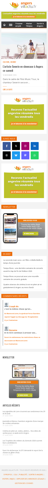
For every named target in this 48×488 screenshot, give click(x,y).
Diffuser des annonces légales (31, 479)
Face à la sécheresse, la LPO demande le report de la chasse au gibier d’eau (23, 451)
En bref (13, 61)
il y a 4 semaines (10, 344)
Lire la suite (7, 89)
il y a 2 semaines (10, 320)
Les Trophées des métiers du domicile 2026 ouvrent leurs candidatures (22, 442)
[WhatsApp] (35, 155)
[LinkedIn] (35, 146)
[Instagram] (25, 146)
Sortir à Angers (36, 474)
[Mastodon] (25, 155)
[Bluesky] (16, 155)
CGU (15, 474)
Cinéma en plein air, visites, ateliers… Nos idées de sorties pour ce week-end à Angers (22, 432)
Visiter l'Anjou (8, 479)
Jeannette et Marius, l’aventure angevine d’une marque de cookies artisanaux (23, 422)
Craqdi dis (14, 306)
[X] (16, 146)
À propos (8, 474)
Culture (6, 61)
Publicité (23, 474)
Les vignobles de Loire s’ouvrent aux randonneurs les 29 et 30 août (24, 412)
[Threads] (7, 155)
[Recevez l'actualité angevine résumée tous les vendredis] (24, 15)
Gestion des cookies (24, 483)
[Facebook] (7, 146)
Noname (13, 330)
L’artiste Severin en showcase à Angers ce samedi (23, 68)
